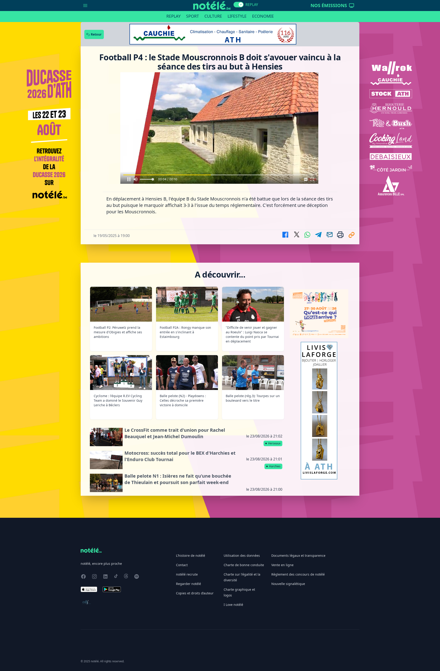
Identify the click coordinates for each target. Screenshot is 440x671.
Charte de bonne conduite (244, 565)
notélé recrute (187, 574)
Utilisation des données (242, 555)
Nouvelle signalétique (288, 584)
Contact (182, 565)
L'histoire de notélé (190, 555)
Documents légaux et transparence (298, 555)
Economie (263, 16)
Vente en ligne (282, 565)
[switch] (239, 4)
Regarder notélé (188, 584)
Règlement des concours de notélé (298, 574)
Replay (173, 16)
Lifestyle (237, 16)
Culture (213, 16)
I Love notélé (233, 604)
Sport (192, 16)
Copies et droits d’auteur (195, 593)
